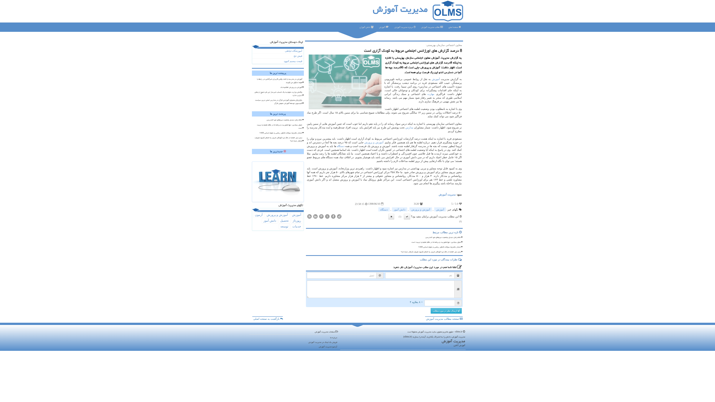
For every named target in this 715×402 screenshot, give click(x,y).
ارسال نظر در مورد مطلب (445, 311)
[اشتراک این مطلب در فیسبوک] (333, 216)
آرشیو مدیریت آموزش (328, 347)
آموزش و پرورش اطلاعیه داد (291, 87)
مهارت (430, 94)
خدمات (296, 226)
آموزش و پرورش (373, 142)
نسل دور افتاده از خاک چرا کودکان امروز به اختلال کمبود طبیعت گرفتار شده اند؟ (431, 252)
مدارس (409, 127)
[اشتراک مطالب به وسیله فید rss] (309, 216)
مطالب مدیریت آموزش (430, 27)
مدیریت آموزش (400, 9)
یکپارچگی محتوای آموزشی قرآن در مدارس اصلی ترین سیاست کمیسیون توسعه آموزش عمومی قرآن (278, 101)
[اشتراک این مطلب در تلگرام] (339, 216)
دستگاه (340, 146)
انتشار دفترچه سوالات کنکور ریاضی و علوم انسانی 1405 (439, 247)
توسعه (284, 226)
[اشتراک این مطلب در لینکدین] (315, 216)
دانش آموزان (365, 27)
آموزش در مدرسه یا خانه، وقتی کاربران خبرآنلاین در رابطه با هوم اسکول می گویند (279, 80)
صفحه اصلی (454, 27)
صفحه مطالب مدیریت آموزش (443, 319)
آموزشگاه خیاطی (293, 51)
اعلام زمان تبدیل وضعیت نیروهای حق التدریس (443, 237)
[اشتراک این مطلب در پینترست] (321, 216)
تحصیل (284, 220)
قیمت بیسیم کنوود (293, 61)
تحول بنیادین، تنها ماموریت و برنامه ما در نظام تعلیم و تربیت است (436, 242)
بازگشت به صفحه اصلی (266, 319)
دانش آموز (399, 209)
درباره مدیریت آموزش (404, 27)
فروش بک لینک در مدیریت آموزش (322, 342)
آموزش (382, 27)
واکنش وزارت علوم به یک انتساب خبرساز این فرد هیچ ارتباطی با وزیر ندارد (278, 93)
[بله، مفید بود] (407, 216)
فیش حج (298, 56)
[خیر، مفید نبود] (391, 216)
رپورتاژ (297, 220)
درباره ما (333, 337)
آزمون (259, 214)
